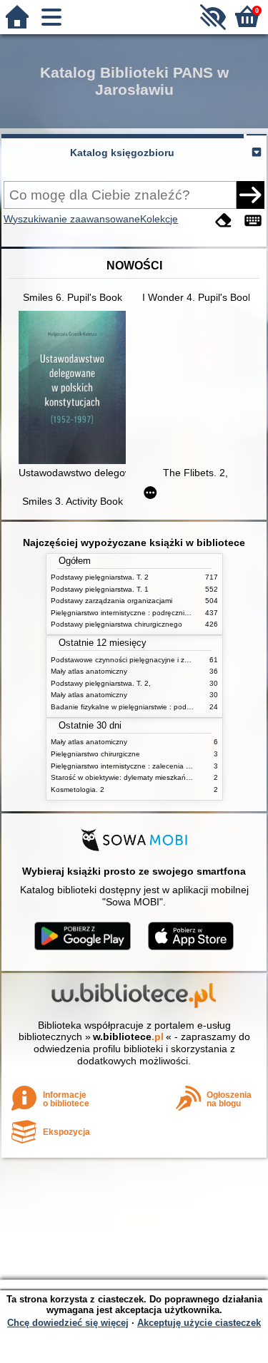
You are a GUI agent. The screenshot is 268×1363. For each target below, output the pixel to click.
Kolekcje (159, 219)
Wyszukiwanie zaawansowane (72, 219)
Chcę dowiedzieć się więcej (68, 1322)
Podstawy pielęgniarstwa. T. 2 (100, 577)
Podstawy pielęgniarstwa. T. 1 (100, 589)
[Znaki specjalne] (253, 221)
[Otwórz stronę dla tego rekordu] (76, 389)
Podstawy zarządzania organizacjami (111, 601)
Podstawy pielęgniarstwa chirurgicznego (116, 624)
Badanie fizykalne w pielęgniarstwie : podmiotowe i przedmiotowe (158, 707)
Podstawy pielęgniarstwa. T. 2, (101, 683)
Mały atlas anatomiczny (89, 671)
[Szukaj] (250, 194)
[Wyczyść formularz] (223, 221)
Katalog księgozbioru (122, 152)
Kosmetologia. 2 (77, 789)
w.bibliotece (128, 1036)
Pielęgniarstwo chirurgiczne (95, 754)
